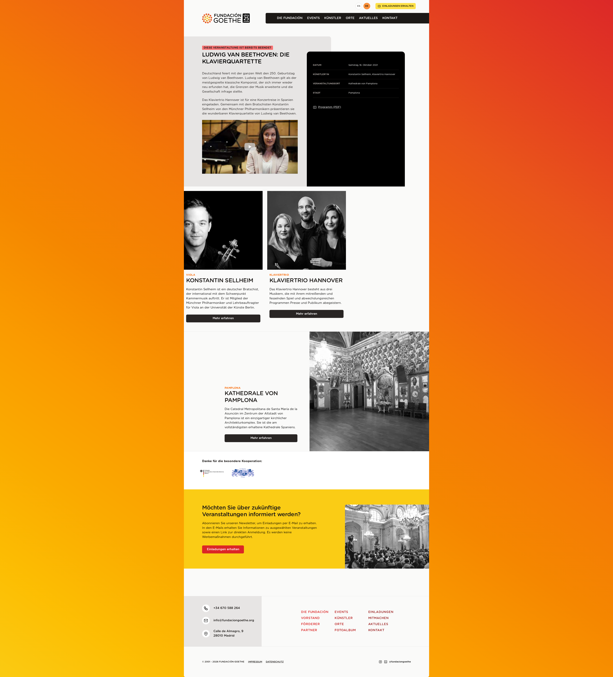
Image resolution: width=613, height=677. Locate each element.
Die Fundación (290, 18)
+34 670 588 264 (226, 608)
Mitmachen (378, 618)
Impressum (255, 662)
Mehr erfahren (233, 319)
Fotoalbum (345, 630)
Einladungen (381, 612)
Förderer (310, 624)
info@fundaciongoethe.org (233, 620)
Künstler (332, 18)
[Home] (217, 18)
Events (313, 18)
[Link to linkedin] (386, 662)
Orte (350, 18)
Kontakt (389, 18)
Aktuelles (368, 18)
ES (358, 6)
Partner (309, 630)
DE (366, 6)
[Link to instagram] (380, 662)
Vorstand (310, 618)
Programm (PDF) (329, 107)
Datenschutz (275, 662)
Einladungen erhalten (397, 6)
